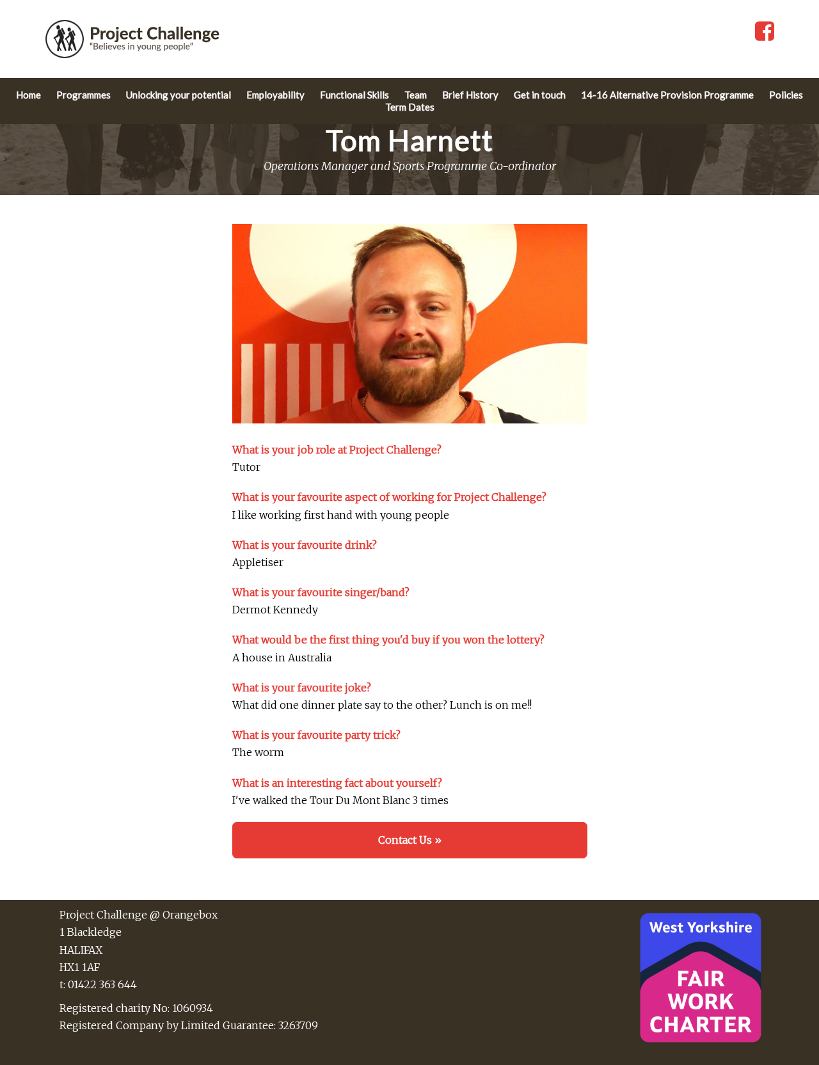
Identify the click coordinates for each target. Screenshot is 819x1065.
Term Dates (409, 107)
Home (28, 94)
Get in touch (540, 94)
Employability (275, 94)
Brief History (470, 94)
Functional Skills (354, 94)
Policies (786, 94)
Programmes (83, 94)
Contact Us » (409, 839)
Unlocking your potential (178, 94)
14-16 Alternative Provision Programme (667, 94)
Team (415, 94)
